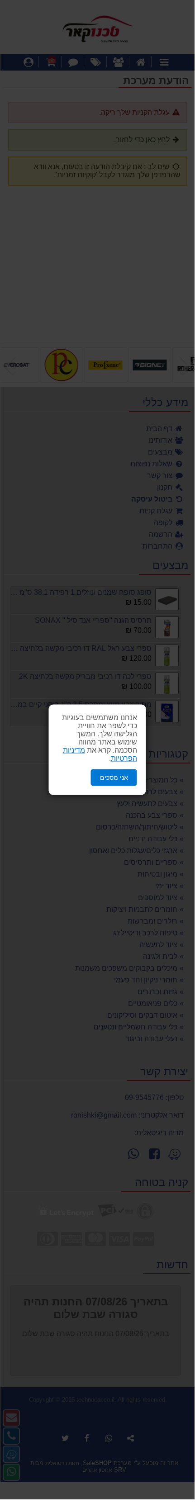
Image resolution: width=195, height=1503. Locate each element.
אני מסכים (114, 777)
